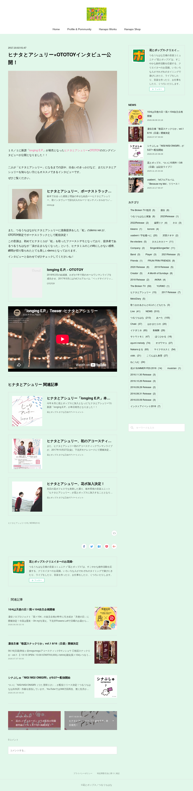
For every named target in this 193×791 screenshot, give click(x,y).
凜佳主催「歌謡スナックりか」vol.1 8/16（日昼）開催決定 (43, 643)
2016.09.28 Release (143, 387)
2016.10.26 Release (143, 380)
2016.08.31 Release (143, 393)
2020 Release (139, 266)
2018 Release (139, 279)
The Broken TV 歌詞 (142, 210)
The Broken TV (140, 285)
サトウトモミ (140, 336)
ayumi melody (140, 342)
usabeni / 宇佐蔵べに (143, 235)
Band (135, 254)
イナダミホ (138, 330)
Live (135, 311)
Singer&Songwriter (162, 247)
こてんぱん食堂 (157, 355)
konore (153, 228)
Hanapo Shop (132, 29)
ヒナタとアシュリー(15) (18, 523)
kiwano (136, 228)
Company (137, 247)
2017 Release (171, 292)
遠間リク (160, 222)
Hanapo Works (108, 29)
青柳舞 (159, 330)
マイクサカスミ (164, 349)
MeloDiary (137, 298)
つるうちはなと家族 (142, 216)
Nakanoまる (139, 349)
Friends (136, 260)
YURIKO (163, 285)
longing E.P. (36, 150)
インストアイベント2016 (145, 406)
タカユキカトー (162, 241)
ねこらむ (137, 361)
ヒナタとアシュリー (76, 150)
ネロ (177, 222)
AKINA (160, 279)
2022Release (139, 222)
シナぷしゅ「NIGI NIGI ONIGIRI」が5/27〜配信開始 (39, 677)
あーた (163, 317)
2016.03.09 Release (143, 399)
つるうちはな (140, 317)
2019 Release (164, 266)
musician (174, 368)
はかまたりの (157, 323)
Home (56, 29)
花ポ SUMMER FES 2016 (146, 368)
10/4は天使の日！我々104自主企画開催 (31, 609)
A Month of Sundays (160, 273)
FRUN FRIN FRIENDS (161, 260)
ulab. (135, 355)
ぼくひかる (163, 336)
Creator (136, 273)
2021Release (171, 254)
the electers (138, 241)
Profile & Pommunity (79, 29)
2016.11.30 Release (143, 374)
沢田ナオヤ (170, 235)
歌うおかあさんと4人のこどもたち (150, 304)
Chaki (136, 323)
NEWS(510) (35, 523)
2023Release (169, 216)
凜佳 (164, 210)
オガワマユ (164, 342)
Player (151, 254)
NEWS (152, 311)
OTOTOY (95, 150)
